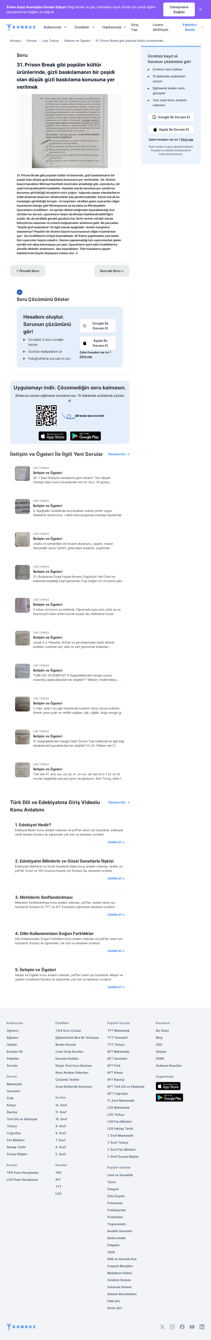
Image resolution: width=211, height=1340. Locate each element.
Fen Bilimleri (16, 1140)
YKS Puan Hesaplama (22, 1172)
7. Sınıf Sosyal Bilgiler (123, 1156)
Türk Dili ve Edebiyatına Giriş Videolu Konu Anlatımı (68, 806)
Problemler (115, 1217)
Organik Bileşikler (120, 1266)
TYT (58, 1186)
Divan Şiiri (114, 1308)
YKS (58, 1172)
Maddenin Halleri (119, 1273)
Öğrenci (13, 1030)
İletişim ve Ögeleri (77, 40)
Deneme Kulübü (67, 1058)
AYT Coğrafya (117, 1093)
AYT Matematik (118, 1051)
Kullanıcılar (53, 27)
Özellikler (82, 27)
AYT (58, 1179)
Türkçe (12, 1126)
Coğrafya (14, 1133)
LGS (58, 1193)
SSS (159, 1044)
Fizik (10, 1098)
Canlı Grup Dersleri (69, 1051)
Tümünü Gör (117, 454)
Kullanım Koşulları (169, 1065)
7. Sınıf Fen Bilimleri (121, 1149)
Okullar (12, 1044)
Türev (111, 1182)
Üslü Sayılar (116, 1196)
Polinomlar (115, 1203)
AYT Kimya (115, 1072)
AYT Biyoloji (115, 1079)
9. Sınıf (60, 1126)
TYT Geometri (117, 1037)
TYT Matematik (118, 1030)
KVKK (160, 1058)
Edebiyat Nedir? (35, 824)
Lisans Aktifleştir (161, 27)
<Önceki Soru (27, 271)
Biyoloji (12, 1112)
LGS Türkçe (115, 1114)
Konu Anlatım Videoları (71, 1072)
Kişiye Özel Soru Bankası (73, 1065)
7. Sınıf (60, 1140)
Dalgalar (113, 1245)
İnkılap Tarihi (16, 1147)
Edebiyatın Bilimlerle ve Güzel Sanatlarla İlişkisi (67, 861)
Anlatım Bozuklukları (122, 1294)
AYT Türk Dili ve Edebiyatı (125, 1086)
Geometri (13, 1091)
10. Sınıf (61, 1119)
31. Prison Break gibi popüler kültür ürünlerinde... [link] (130, 40)
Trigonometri (116, 1224)
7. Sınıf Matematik (120, 1135)
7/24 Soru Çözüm (68, 1030)
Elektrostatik (116, 1238)
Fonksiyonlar (116, 1210)
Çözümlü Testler (67, 1079)
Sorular (32, 40)
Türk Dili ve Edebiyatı (22, 1119)
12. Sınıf (61, 1105)
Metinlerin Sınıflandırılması (46, 897)
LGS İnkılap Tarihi (120, 1128)
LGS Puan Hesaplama (22, 1179)
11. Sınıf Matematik (120, 1100)
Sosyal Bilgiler (17, 1154)
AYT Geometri (117, 1058)
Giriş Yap (134, 27)
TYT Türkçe (116, 1044)
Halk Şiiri (113, 1301)
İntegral (113, 1189)
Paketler (13, 1058)
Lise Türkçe (50, 40)
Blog (159, 1037)
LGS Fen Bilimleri (119, 1121)
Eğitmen (12, 1037)
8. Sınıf (60, 1133)
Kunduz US (15, 1051)
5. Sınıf (60, 1154)
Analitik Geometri (119, 1231)
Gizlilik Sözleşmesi (176, 150)
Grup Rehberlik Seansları (73, 1086)
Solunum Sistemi (119, 1287)
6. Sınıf (60, 1147)
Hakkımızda (111, 27)
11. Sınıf (60, 1112)
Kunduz (15, 40)
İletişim (161, 1051)
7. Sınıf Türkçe (117, 1142)
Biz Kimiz (162, 1030)
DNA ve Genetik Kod (121, 1259)
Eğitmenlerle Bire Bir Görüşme (77, 1037)
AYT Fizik (114, 1065)
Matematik (14, 1084)
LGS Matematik (118, 1107)
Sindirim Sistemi (119, 1280)
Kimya (11, 1105)
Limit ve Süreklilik (120, 1175)
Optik (111, 1252)
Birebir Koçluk (65, 1044)
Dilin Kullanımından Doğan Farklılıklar (57, 933)
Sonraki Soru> (112, 271)
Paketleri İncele (190, 27)
